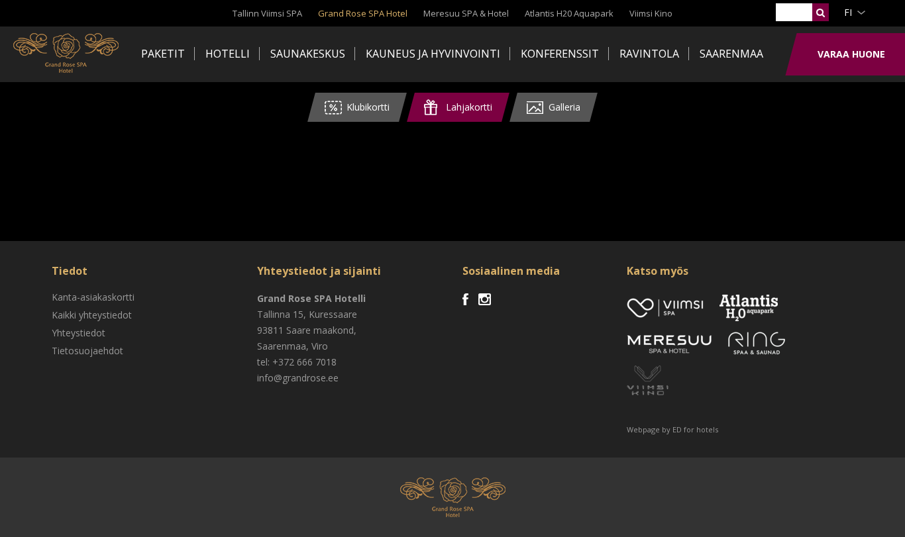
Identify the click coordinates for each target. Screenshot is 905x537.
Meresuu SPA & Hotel (466, 13)
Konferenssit (560, 53)
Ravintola (649, 53)
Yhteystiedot (78, 332)
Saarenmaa (731, 53)
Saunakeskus (307, 53)
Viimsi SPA (66, 53)
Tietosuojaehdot (87, 350)
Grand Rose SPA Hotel (362, 13)
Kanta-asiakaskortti (93, 297)
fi (848, 12)
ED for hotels (695, 429)
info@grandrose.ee (298, 377)
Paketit (163, 53)
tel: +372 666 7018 (297, 362)
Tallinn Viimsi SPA (267, 13)
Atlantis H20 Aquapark (569, 13)
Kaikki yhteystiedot (92, 315)
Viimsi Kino (650, 13)
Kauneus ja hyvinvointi (433, 53)
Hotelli (227, 53)
